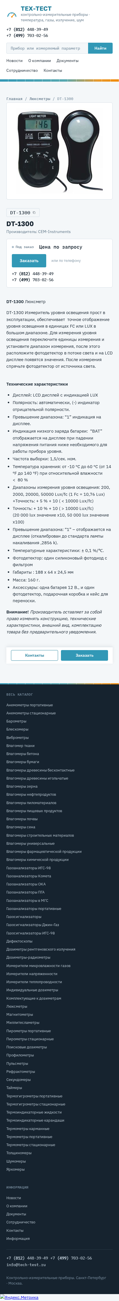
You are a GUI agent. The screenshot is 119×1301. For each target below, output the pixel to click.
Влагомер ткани (20, 745)
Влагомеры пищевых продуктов (34, 810)
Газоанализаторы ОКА (26, 884)
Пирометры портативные (28, 1030)
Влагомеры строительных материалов (40, 835)
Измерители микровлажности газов (38, 965)
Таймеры (14, 1087)
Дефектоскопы (19, 941)
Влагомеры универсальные (30, 843)
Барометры (16, 721)
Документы (68, 60)
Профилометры (20, 1055)
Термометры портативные (29, 1136)
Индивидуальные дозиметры (32, 990)
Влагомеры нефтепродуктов (31, 794)
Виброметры (17, 737)
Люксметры (39, 98)
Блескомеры (17, 729)
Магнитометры (19, 1014)
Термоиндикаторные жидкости (34, 1112)
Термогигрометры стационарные (35, 1104)
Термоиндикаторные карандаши (35, 1120)
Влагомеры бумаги (22, 761)
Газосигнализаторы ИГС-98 (30, 933)
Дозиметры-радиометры (28, 957)
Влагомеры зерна (22, 786)
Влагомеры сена (20, 827)
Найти (100, 48)
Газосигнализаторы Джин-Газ (32, 924)
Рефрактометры (20, 1071)
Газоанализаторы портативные (33, 908)
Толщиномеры (18, 1152)
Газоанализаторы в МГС (27, 900)
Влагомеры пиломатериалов (31, 802)
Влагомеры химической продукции (37, 859)
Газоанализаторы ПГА (25, 892)
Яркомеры (15, 1169)
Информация (18, 1238)
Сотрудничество (22, 70)
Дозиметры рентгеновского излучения (40, 949)
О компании (39, 60)
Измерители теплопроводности (34, 981)
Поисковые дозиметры (26, 1047)
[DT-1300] (59, 151)
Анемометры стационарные (31, 713)
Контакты (53, 70)
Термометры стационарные (30, 1144)
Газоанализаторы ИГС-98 (28, 868)
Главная (14, 98)
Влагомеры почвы (22, 818)
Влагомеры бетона (22, 753)
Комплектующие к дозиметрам (33, 998)
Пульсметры (17, 1063)
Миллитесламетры (22, 1022)
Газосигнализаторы (23, 916)
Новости (14, 60)
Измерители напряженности (31, 973)
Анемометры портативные (29, 705)
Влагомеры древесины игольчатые (37, 778)
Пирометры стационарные (30, 1039)
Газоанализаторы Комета (28, 876)
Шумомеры (16, 1161)
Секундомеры (18, 1079)
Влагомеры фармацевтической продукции (44, 851)
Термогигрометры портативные (34, 1096)
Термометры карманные (27, 1128)
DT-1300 (20, 212)
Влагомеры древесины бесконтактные (40, 770)
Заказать (29, 260)
